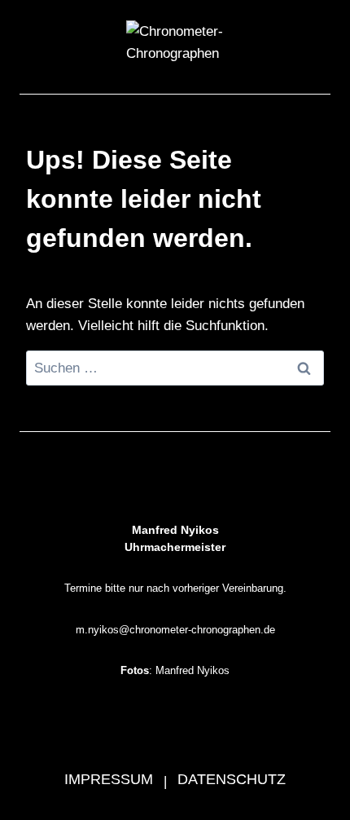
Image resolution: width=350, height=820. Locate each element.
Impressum (108, 779)
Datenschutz (231, 779)
